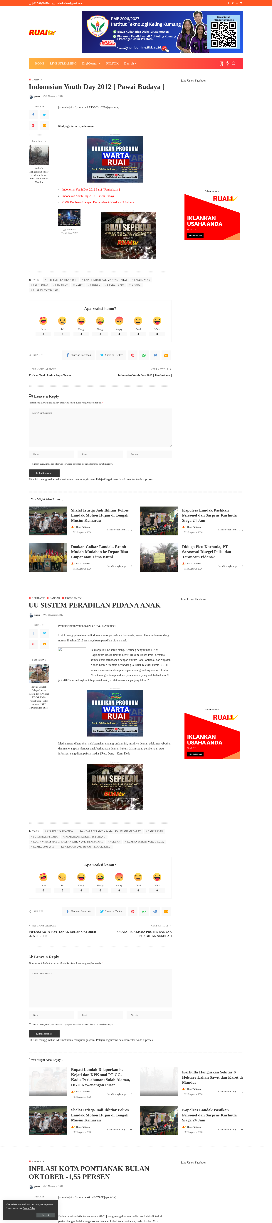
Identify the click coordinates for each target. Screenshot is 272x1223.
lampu (78, 285)
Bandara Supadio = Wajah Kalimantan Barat (110, 831)
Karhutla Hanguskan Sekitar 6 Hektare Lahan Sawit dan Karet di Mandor (38, 175)
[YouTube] (241, 3)
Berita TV (38, 598)
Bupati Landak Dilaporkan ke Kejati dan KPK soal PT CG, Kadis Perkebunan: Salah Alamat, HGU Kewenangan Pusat (39, 697)
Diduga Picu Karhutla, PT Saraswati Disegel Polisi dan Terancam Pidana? (206, 551)
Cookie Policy (29, 1208)
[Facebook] (228, 3)
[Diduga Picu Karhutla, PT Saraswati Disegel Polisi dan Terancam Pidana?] (159, 557)
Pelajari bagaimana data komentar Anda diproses (124, 479)
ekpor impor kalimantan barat (105, 280)
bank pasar (155, 831)
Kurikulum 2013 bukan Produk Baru (85, 846)
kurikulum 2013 (43, 846)
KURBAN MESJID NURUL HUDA (145, 841)
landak (95, 285)
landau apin (115, 285)
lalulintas (40, 285)
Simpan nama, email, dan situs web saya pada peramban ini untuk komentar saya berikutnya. (72, 464)
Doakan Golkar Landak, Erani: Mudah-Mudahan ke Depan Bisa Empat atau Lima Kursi (99, 551)
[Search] (233, 63)
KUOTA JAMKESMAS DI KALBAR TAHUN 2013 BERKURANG (68, 841)
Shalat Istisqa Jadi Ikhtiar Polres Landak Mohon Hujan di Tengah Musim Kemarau (100, 515)
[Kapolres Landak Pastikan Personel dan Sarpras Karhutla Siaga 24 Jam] (159, 521)
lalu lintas (142, 280)
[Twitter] (233, 3)
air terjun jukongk (60, 831)
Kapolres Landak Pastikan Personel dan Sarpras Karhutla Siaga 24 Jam (209, 515)
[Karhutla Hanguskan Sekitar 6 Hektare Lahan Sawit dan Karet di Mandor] (39, 155)
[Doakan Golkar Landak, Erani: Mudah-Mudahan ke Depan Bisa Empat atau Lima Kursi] (48, 557)
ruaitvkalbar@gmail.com (69, 3)
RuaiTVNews (83, 527)
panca (37, 96)
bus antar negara (45, 836)
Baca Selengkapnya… (118, 529)
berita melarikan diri (62, 280)
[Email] (44, 125)
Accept (45, 1215)
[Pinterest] (33, 125)
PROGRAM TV (73, 598)
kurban (115, 841)
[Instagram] (237, 3)
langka (135, 285)
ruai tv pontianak (45, 290)
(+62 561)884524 (41, 3)
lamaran (61, 285)
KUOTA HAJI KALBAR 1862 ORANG (84, 836)
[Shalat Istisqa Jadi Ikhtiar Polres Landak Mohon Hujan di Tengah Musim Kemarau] (48, 521)
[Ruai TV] (42, 32)
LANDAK (37, 79)
